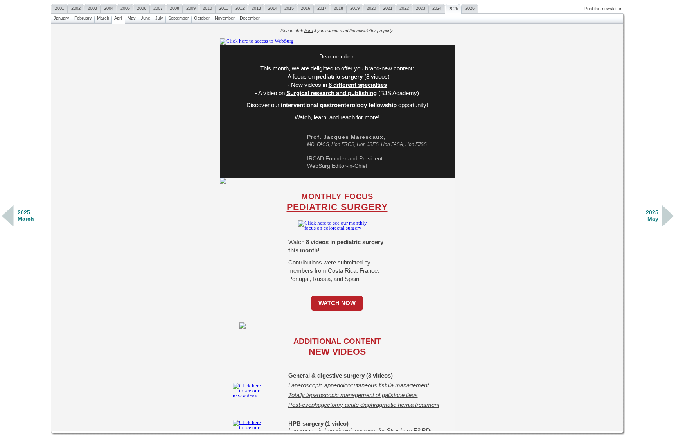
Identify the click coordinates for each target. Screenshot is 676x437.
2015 (289, 8)
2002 (76, 8)
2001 (59, 8)
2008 (174, 8)
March (103, 18)
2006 (141, 8)
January (61, 18)
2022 (404, 8)
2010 (207, 8)
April (118, 18)
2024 (437, 8)
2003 (92, 8)
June (145, 18)
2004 (109, 8)
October (202, 18)
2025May (652, 215)
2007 (158, 8)
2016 (305, 8)
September (178, 18)
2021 (387, 8)
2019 (355, 8)
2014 (272, 8)
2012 (240, 8)
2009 (191, 8)
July (159, 18)
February (83, 18)
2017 (322, 8)
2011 (224, 8)
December (249, 18)
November (224, 18)
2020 (371, 8)
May (131, 18)
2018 (338, 8)
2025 (453, 8)
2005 (125, 8)
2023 (420, 8)
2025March (26, 215)
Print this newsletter (603, 8)
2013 (256, 8)
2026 (470, 8)
